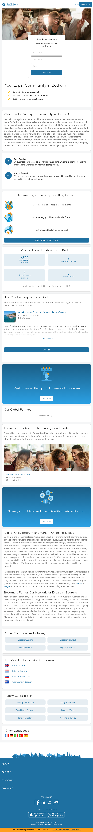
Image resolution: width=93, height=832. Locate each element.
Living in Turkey (25, 718)
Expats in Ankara (25, 640)
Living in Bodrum (67, 702)
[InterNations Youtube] (55, 802)
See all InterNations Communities (67, 830)
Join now (46, 72)
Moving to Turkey (68, 710)
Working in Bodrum (25, 710)
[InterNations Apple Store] (37, 814)
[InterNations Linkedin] (43, 802)
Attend (46, 350)
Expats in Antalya (68, 647)
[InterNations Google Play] (56, 814)
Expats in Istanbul (68, 640)
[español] (26, 735)
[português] (21, 735)
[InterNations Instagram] (49, 802)
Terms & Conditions (44, 824)
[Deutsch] (11, 735)
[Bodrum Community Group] (47, 471)
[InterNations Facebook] (37, 802)
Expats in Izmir (25, 647)
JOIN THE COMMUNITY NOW (46, 240)
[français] (7, 735)
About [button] (5, 764)
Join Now (85, 4)
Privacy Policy (57, 824)
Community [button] (8, 788)
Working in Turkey (68, 718)
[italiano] (16, 735)
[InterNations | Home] (9, 5)
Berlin (79, 583)
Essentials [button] (7, 780)
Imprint (33, 824)
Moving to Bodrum (25, 702)
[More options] (51, 415)
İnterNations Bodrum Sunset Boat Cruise (42, 312)
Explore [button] (6, 772)
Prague (7, 586)
